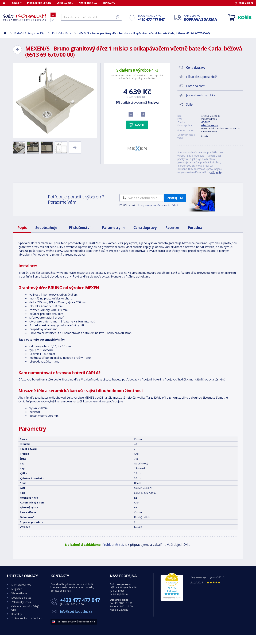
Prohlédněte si (112, 544)
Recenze (172, 227)
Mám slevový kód (21, 584)
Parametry (113, 227)
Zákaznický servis (21, 602)
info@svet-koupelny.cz (76, 611)
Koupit (140, 125)
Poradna (195, 227)
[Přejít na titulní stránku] (24, 17)
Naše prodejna (88, 3)
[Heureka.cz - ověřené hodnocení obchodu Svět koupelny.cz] (172, 600)
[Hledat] (117, 17)
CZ (53, 14)
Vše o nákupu (65, 3)
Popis (22, 227)
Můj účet (16, 589)
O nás (15, 3)
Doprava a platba (21, 597)
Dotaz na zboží (195, 86)
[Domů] (6, 3)
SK (53, 19)
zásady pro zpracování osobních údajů (157, 205)
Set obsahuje (47, 227)
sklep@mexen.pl (209, 125)
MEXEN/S (205, 122)
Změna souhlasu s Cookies (26, 618)
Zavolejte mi (175, 198)
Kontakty (109, 3)
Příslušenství (81, 227)
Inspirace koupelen (39, 3)
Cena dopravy (145, 227)
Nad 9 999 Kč (200, 18)
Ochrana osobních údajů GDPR (25, 608)
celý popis (215, 172)
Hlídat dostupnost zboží (201, 77)
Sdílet (189, 104)
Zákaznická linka (151, 18)
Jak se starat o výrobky (200, 95)
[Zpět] (17, 49)
